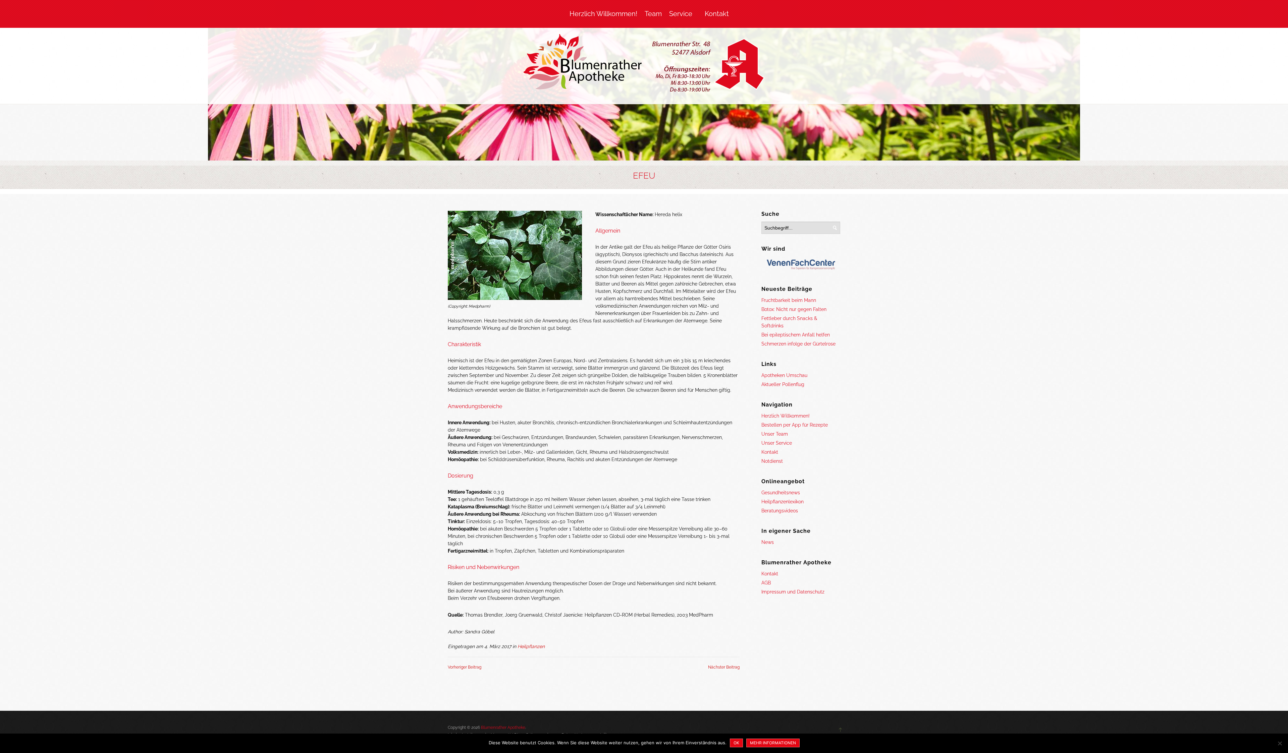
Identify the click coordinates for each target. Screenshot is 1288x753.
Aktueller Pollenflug (782, 384)
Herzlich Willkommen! (603, 14)
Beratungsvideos (779, 510)
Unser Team (774, 434)
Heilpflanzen (531, 646)
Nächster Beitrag (724, 667)
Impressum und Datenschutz (792, 591)
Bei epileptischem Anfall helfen (795, 334)
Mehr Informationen (773, 742)
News (767, 542)
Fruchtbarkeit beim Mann (788, 300)
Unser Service (776, 443)
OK (736, 742)
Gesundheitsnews (780, 492)
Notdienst (772, 461)
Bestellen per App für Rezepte (794, 425)
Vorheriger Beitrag (464, 667)
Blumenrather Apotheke (503, 727)
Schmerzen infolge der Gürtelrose (798, 344)
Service (680, 14)
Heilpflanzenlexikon (782, 501)
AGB (766, 582)
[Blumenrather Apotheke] (644, 64)
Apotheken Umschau (784, 375)
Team (653, 14)
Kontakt (717, 14)
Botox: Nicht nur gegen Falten (793, 309)
